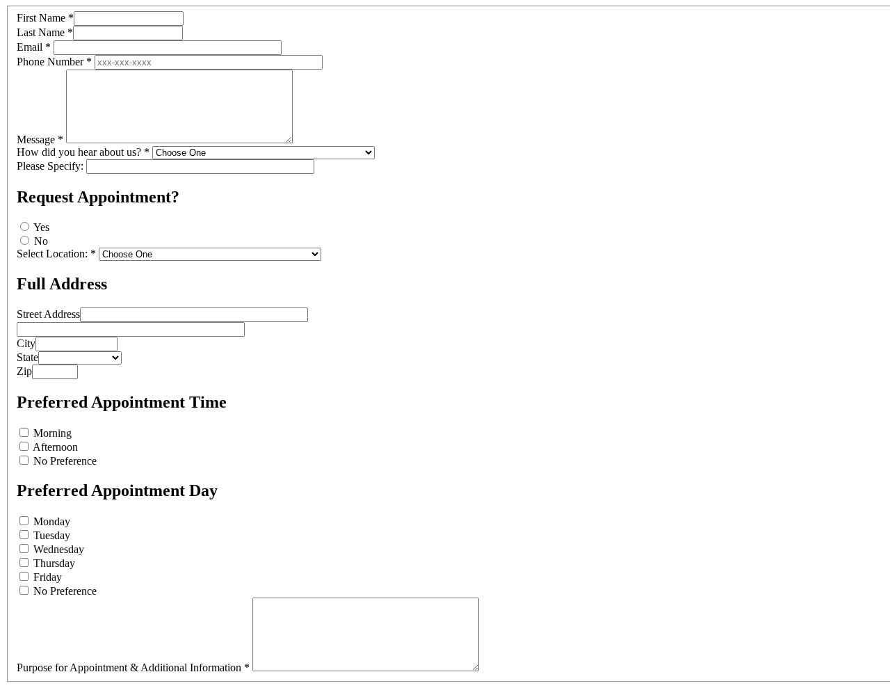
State (27, 357)
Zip (24, 371)
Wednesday (58, 549)
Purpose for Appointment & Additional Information (133, 667)
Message (40, 139)
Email (34, 47)
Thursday (54, 563)
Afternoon (55, 447)
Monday (51, 521)
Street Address (48, 314)
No (41, 241)
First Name (45, 18)
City (26, 343)
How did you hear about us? (83, 152)
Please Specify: (50, 166)
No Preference (65, 461)
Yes (41, 227)
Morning (52, 433)
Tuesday (51, 535)
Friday (47, 577)
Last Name (45, 32)
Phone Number (54, 61)
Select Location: (56, 253)
